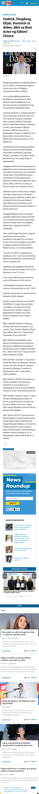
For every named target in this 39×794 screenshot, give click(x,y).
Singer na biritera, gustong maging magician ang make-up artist (15, 659)
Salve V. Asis (26, 41)
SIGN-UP (13, 503)
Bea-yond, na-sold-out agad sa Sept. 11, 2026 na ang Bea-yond (18, 633)
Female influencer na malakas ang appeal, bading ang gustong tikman (19, 769)
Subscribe (33, 3)
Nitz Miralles (7, 638)
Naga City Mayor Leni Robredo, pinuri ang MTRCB (18, 702)
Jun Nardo (5, 663)
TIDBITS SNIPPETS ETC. (12, 41)
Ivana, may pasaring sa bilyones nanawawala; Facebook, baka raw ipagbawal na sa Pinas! (17, 744)
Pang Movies (9, 14)
